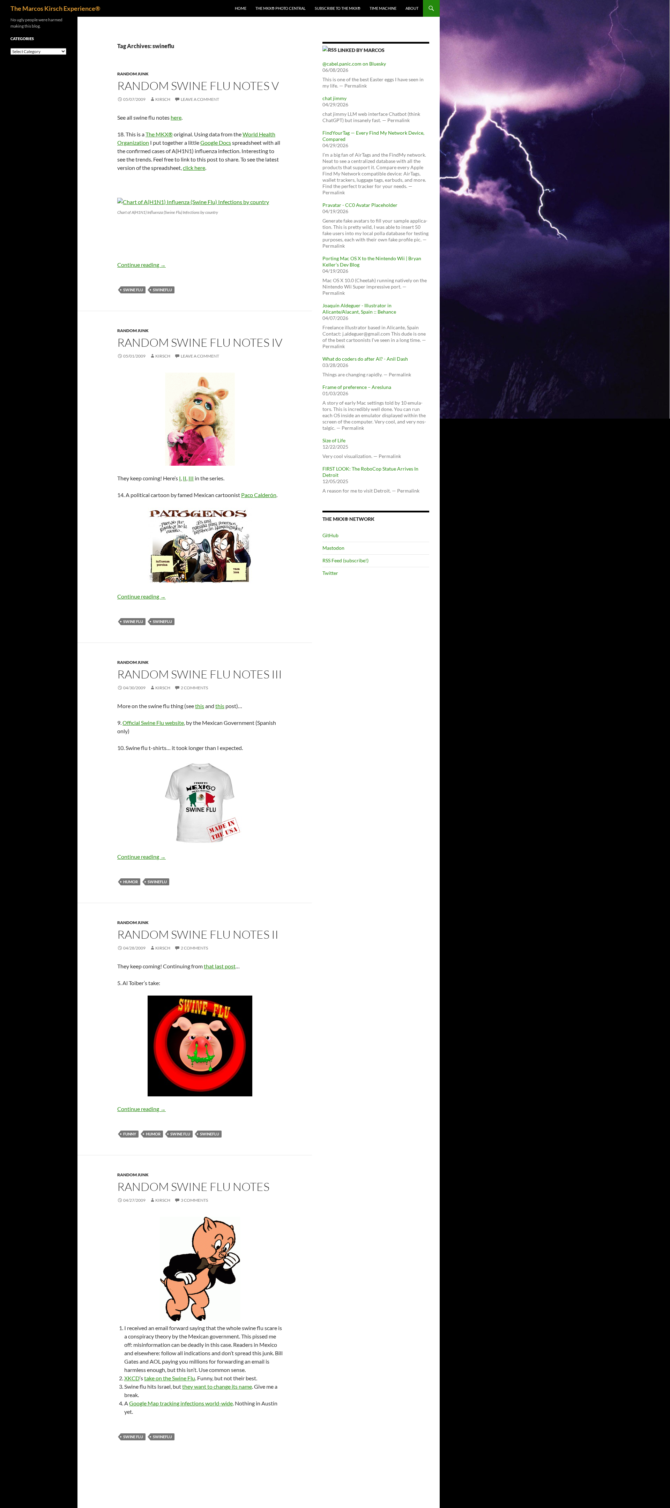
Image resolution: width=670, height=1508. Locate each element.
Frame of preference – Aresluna (356, 387)
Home (240, 8)
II (184, 478)
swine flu (133, 289)
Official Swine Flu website (153, 722)
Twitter (330, 573)
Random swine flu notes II (197, 934)
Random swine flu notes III (199, 674)
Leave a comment (200, 99)
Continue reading (141, 264)
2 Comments (194, 687)
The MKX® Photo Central (280, 8)
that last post (220, 966)
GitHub (330, 535)
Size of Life (333, 440)
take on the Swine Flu (169, 1378)
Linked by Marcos (361, 50)
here (176, 117)
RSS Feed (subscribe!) (345, 560)
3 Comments (194, 1200)
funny (129, 1134)
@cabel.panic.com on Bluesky (354, 64)
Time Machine (383, 8)
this (199, 706)
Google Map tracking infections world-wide (181, 1403)
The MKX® (159, 134)
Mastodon (333, 548)
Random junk (133, 73)
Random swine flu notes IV (199, 342)
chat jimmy (334, 98)
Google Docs (215, 142)
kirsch (162, 99)
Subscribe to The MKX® (337, 8)
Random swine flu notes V (198, 85)
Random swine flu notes (193, 1186)
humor (130, 881)
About (411, 8)
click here (194, 167)
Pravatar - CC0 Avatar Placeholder (359, 205)
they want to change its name (217, 1386)
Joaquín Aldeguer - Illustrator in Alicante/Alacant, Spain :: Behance (359, 308)
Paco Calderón (258, 495)
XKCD (132, 1378)
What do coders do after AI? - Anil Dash (365, 359)
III (191, 478)
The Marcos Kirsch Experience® (55, 8)
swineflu (162, 289)
